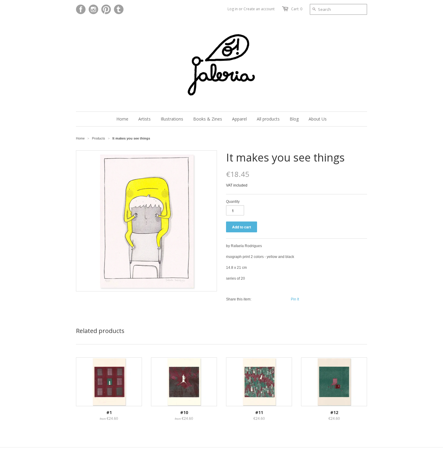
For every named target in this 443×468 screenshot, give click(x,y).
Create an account (259, 8)
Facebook (81, 9)
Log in (233, 8)
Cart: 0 (296, 8)
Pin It (295, 299)
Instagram (93, 9)
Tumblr (119, 9)
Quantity (233, 201)
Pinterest (106, 9)
